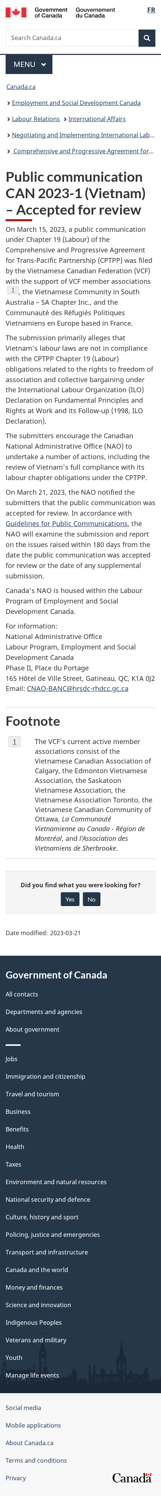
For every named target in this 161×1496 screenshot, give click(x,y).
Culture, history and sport (42, 1217)
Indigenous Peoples (34, 1322)
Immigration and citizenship (45, 1076)
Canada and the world (37, 1270)
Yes (70, 899)
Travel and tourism (32, 1094)
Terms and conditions (36, 1460)
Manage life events (32, 1375)
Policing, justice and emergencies (53, 1235)
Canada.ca (21, 87)
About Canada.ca (30, 1443)
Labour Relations (36, 119)
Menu (25, 64)
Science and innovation (38, 1305)
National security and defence (48, 1199)
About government (33, 1029)
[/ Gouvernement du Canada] (60, 12)
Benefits (17, 1129)
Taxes (13, 1164)
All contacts (22, 994)
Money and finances (34, 1287)
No (91, 899)
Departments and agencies (44, 1012)
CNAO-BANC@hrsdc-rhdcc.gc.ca (77, 688)
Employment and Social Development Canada (76, 103)
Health (15, 1147)
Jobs (12, 1059)
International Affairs (97, 119)
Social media (23, 1408)
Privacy (16, 1478)
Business (18, 1112)
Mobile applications (33, 1425)
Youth (14, 1358)
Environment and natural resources (56, 1182)
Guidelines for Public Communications (67, 523)
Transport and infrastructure (47, 1252)
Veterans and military (36, 1340)
